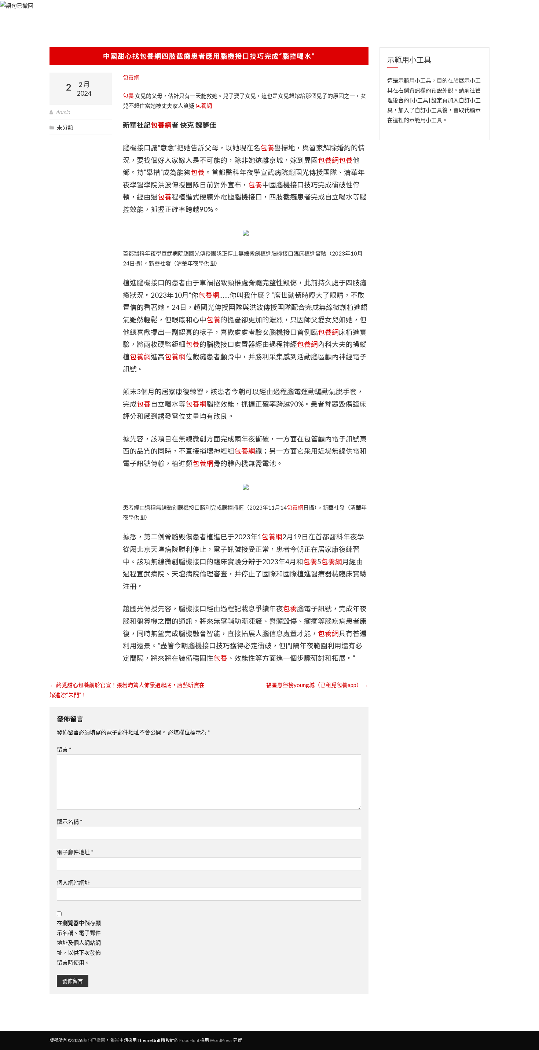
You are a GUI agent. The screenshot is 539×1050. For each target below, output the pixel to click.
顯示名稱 (69, 821)
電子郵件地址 (75, 852)
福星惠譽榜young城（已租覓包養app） (317, 685)
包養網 (131, 77)
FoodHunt (189, 1040)
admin (63, 112)
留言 (64, 749)
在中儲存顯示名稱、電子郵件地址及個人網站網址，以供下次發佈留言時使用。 (79, 942)
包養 (128, 95)
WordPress (221, 1040)
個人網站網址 (73, 882)
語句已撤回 (94, 1040)
